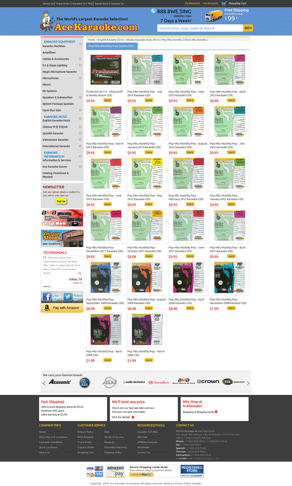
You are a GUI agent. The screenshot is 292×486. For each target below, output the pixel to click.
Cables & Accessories (56, 59)
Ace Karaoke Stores (55, 166)
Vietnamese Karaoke (55, 139)
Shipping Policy (113, 452)
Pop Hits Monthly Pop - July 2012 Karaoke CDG (227, 145)
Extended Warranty (115, 447)
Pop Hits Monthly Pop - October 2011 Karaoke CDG (144, 249)
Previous (45, 383)
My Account (210, 3)
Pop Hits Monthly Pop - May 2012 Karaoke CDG (144, 197)
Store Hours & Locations (53, 437)
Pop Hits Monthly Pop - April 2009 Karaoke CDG (186, 301)
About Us (48, 3)
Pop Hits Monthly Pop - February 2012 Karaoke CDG (186, 197)
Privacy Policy (183, 483)
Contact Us (117, 3)
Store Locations (48, 447)
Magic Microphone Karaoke (60, 71)
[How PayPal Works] (153, 476)
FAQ (106, 431)
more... (47, 286)
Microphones (51, 78)
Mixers (47, 84)
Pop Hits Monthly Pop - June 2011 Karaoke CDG (186, 249)
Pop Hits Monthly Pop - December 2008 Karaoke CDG (228, 301)
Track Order (63, 3)
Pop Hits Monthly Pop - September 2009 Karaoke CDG (105, 301)
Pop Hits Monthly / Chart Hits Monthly (184, 39)
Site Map (142, 437)
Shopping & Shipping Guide (198, 412)
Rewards (109, 442)
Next (246, 383)
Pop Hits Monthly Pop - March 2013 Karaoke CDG (104, 145)
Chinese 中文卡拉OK (55, 127)
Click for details (121, 417)
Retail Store (102, 3)
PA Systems (50, 91)
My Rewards (192, 3)
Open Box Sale (52, 110)
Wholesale (143, 447)
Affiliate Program (147, 442)
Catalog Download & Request (56, 174)
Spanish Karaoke (53, 133)
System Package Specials (58, 103)
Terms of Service (114, 437)
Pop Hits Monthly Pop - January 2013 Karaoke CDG (144, 145)
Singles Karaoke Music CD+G (143, 39)
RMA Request (86, 437)
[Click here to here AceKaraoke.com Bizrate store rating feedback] (192, 476)
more (108, 100)
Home (42, 431)
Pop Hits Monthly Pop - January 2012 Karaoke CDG (227, 197)
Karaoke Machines (59, 44)
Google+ (197, 483)
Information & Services (57, 156)
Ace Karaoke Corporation (125, 483)
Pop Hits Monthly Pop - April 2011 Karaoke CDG (228, 249)
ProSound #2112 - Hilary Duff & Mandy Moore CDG (104, 93)
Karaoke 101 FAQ (82, 3)
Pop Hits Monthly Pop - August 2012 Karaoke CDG (188, 145)
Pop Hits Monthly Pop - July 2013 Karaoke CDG (144, 93)
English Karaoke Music (56, 118)
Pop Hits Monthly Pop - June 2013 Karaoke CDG (186, 93)
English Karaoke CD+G (111, 39)
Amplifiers (49, 52)
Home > (93, 39)
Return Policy (85, 431)
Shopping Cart (237, 3)
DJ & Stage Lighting (55, 65)
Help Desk (208, 431)
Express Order (86, 447)
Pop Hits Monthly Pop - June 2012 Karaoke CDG (104, 197)
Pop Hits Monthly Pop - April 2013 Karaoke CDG (228, 93)
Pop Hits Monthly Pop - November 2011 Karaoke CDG (104, 249)
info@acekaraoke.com (206, 458)
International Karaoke (56, 146)
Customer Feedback (50, 442)
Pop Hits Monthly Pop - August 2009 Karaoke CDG (146, 301)
